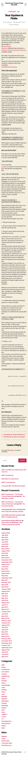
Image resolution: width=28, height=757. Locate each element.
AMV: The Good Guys (8, 482)
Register (4, 736)
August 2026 (5, 533)
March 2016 (5, 618)
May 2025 (4, 546)
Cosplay (4, 674)
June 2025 (4, 544)
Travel (3, 717)
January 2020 (6, 589)
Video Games (5, 723)
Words (3, 725)
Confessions (5, 669)
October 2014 (5, 645)
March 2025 (5, 548)
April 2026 (4, 539)
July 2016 (4, 614)
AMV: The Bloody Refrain (9, 517)
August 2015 (5, 625)
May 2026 (4, 537)
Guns (3, 687)
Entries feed (5, 741)
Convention (5, 672)
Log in (3, 738)
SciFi (3, 710)
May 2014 (4, 656)
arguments (4, 167)
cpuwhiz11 (9, 22)
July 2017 (4, 605)
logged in (12, 450)
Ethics (3, 678)
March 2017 (5, 609)
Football (4, 681)
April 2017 (4, 607)
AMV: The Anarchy (7, 475)
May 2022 (4, 575)
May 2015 (4, 632)
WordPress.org (6, 745)
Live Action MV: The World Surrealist (13, 486)
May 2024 (4, 555)
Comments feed (6, 743)
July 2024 (4, 553)
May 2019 (4, 593)
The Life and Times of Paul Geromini (14, 4)
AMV (3, 665)
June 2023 (4, 566)
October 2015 (5, 623)
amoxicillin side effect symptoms (12, 515)
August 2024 (5, 551)
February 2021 (6, 582)
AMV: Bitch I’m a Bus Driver (10, 479)
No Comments (15, 24)
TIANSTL (4, 714)
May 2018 (4, 598)
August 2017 (5, 602)
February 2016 (6, 620)
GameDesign (5, 685)
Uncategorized (6, 721)
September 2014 (6, 647)
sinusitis (4, 509)
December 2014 (6, 641)
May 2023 (4, 569)
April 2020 (4, 587)
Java (18, 11)
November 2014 (6, 643)
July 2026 (4, 535)
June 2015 (4, 629)
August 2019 (5, 591)
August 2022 (5, 573)
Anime (3, 667)
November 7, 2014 (20, 22)
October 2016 (5, 611)
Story (3, 712)
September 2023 (6, 562)
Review (3, 708)
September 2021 (6, 578)
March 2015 (5, 636)
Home (3, 692)
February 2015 (6, 638)
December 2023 (6, 560)
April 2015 (4, 634)
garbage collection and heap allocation (13, 50)
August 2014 (5, 650)
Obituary (4, 699)
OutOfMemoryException (9, 67)
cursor (10, 341)
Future (3, 683)
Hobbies (4, 690)
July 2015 (4, 627)
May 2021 (4, 580)
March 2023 (5, 571)
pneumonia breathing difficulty (11, 520)
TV (2, 719)
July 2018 (4, 596)
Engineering (12, 11)
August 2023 (5, 564)
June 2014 (4, 654)
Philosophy (5, 701)
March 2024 (5, 557)
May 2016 (4, 616)
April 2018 (4, 600)
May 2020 (4, 584)
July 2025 (4, 542)
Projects (4, 703)
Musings (4, 696)
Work (3, 728)
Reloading (4, 705)
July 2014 (4, 652)
